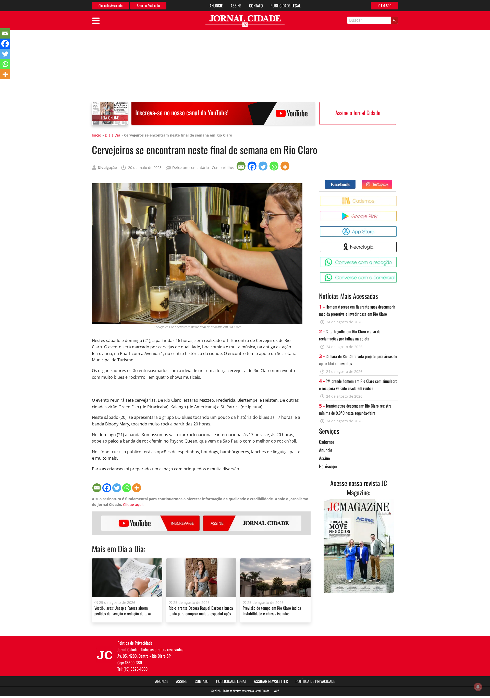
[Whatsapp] (274, 166)
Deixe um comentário (190, 167)
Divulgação (107, 167)
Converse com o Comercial (397, 274)
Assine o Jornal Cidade (357, 112)
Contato (256, 6)
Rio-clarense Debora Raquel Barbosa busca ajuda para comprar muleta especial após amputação (201, 613)
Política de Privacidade (315, 681)
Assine (235, 6)
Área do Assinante (148, 5)
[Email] (242, 166)
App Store (397, 228)
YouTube (150, 523)
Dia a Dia (112, 135)
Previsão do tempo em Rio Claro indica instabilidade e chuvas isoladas (272, 611)
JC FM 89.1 (384, 5)
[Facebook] (253, 166)
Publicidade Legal (286, 6)
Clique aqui (133, 504)
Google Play (397, 213)
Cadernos (327, 441)
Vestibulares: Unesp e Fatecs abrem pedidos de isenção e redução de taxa (122, 611)
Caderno (397, 197)
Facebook (355, 182)
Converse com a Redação (397, 259)
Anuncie (216, 6)
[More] (285, 166)
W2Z (276, 691)
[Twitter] (263, 166)
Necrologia (397, 243)
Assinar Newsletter (271, 681)
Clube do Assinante (110, 5)
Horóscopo (328, 466)
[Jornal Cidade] (245, 21)
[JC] (104, 654)
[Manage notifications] (478, 687)
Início (96, 135)
